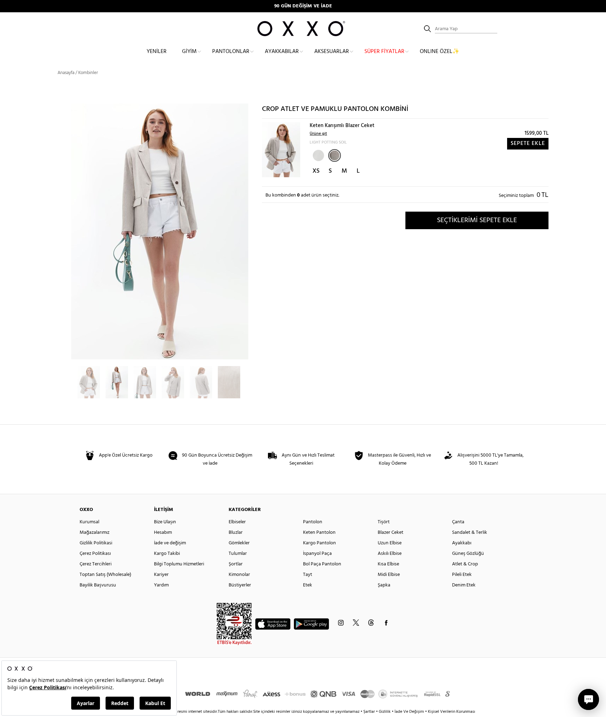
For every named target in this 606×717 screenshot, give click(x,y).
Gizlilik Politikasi (96, 543)
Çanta (458, 522)
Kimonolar (239, 575)
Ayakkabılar (282, 51)
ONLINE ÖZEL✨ (439, 51)
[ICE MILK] (317, 154)
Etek (307, 585)
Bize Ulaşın (165, 522)
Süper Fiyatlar (384, 51)
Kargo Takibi (167, 554)
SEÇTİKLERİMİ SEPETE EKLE (477, 220)
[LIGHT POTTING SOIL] (334, 155)
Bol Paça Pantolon (322, 564)
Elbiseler (237, 522)
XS (315, 171)
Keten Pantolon (319, 533)
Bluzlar (236, 533)
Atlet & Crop (465, 564)
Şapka (384, 585)
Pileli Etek (462, 575)
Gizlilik (385, 711)
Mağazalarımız (94, 533)
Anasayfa (66, 73)
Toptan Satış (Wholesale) (105, 575)
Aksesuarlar (331, 51)
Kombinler (88, 73)
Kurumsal (89, 522)
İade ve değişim (170, 543)
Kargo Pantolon (319, 543)
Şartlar (369, 711)
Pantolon (312, 522)
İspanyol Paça (317, 554)
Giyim (189, 51)
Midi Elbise (389, 575)
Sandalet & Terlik (469, 533)
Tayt (307, 575)
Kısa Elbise (388, 564)
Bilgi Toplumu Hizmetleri (179, 564)
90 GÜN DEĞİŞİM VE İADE (303, 6)
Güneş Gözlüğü (468, 554)
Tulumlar (238, 554)
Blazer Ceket (390, 533)
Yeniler (157, 51)
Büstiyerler (240, 585)
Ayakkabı (461, 543)
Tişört (384, 522)
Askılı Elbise (390, 554)
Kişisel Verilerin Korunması (451, 711)
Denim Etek (464, 585)
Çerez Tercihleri (96, 564)
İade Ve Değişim (409, 711)
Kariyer (161, 575)
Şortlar (236, 564)
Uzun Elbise (390, 543)
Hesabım (163, 533)
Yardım (161, 585)
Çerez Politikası (95, 554)
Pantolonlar (230, 51)
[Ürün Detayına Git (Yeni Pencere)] (281, 150)
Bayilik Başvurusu (98, 585)
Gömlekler (239, 543)
